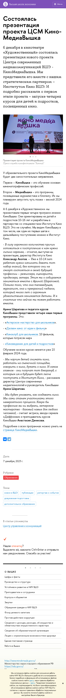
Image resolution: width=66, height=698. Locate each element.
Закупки (8, 602)
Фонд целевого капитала (17, 612)
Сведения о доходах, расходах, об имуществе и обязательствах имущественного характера (29, 624)
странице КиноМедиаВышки (20, 430)
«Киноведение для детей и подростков (29, 344)
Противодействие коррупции (20, 617)
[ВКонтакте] (5, 439)
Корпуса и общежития (16, 597)
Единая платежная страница (18, 640)
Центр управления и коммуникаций (22, 526)
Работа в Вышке (12, 645)
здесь (31, 680)
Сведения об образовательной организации (27, 630)
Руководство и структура (17, 581)
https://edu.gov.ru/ (14, 666)
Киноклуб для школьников (22, 334)
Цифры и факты (12, 576)
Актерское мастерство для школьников (30, 322)
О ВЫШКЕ (10, 571)
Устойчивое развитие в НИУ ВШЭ (21, 587)
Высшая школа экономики (22, 4)
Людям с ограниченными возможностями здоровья (30, 635)
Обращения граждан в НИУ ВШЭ (21, 607)
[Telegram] (9, 439)
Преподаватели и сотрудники (20, 592)
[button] (5, 134)
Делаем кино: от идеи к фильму (25, 328)
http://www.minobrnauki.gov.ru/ (20, 660)
